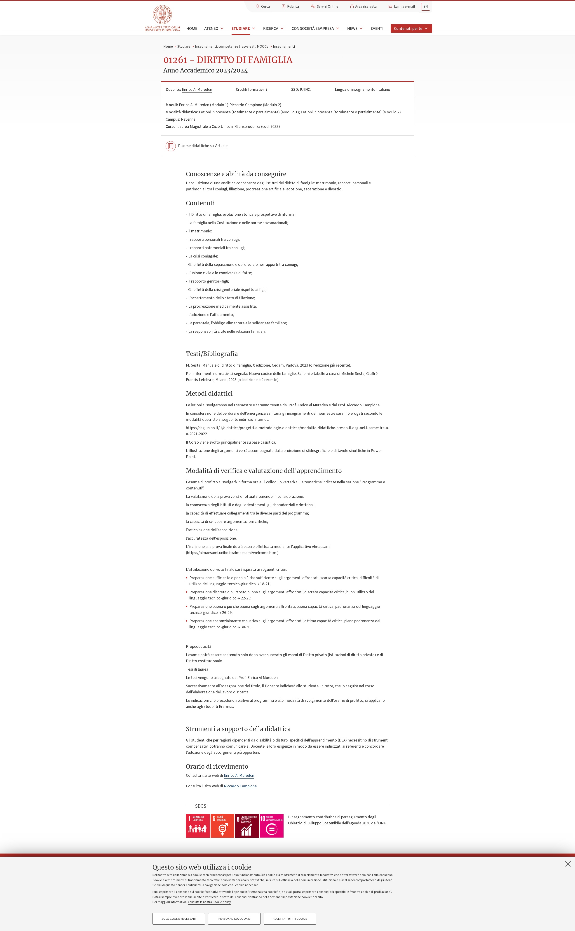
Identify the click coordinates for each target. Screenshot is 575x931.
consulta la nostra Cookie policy (209, 902)
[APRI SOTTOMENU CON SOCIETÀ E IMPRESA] (337, 28)
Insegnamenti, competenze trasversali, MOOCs (231, 46)
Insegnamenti (284, 46)
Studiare (241, 28)
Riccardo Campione (245, 105)
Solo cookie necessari (179, 919)
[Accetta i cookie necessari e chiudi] (568, 863)
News (352, 28)
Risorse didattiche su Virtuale (203, 146)
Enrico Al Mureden (197, 89)
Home (191, 28)
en (425, 6)
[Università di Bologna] (163, 18)
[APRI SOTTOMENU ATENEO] (221, 28)
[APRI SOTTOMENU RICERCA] (281, 28)
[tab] (425, 7)
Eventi (377, 28)
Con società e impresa (313, 28)
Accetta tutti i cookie (290, 919)
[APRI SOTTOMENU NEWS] (360, 28)
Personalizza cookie (234, 919)
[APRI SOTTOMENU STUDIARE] (253, 28)
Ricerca (270, 28)
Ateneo (211, 28)
